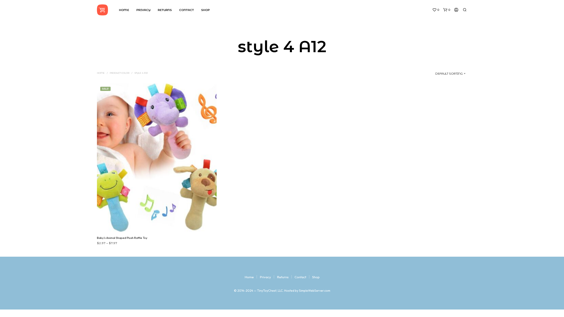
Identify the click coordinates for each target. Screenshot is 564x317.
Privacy (143, 10)
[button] (435, 10)
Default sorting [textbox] (449, 73)
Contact (186, 10)
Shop (205, 10)
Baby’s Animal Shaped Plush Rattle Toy (122, 238)
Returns (165, 10)
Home (124, 10)
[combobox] (444, 73)
